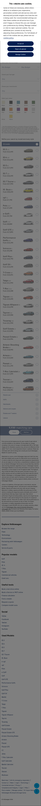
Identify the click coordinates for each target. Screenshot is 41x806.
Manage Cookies (20, 54)
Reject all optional (20, 49)
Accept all (20, 43)
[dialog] (20, 403)
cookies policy (8, 38)
